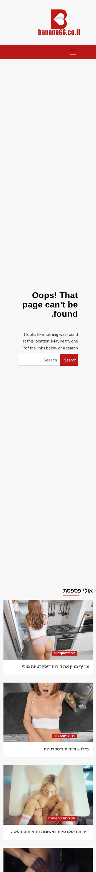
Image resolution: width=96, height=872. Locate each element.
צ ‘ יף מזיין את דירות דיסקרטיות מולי (55, 666)
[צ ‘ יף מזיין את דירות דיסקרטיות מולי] (48, 629)
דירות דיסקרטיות (64, 653)
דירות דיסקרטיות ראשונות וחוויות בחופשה (50, 831)
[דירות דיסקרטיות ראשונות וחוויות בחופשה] (48, 795)
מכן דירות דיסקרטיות (61, 818)
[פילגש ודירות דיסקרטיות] (48, 712)
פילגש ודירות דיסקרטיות (66, 749)
